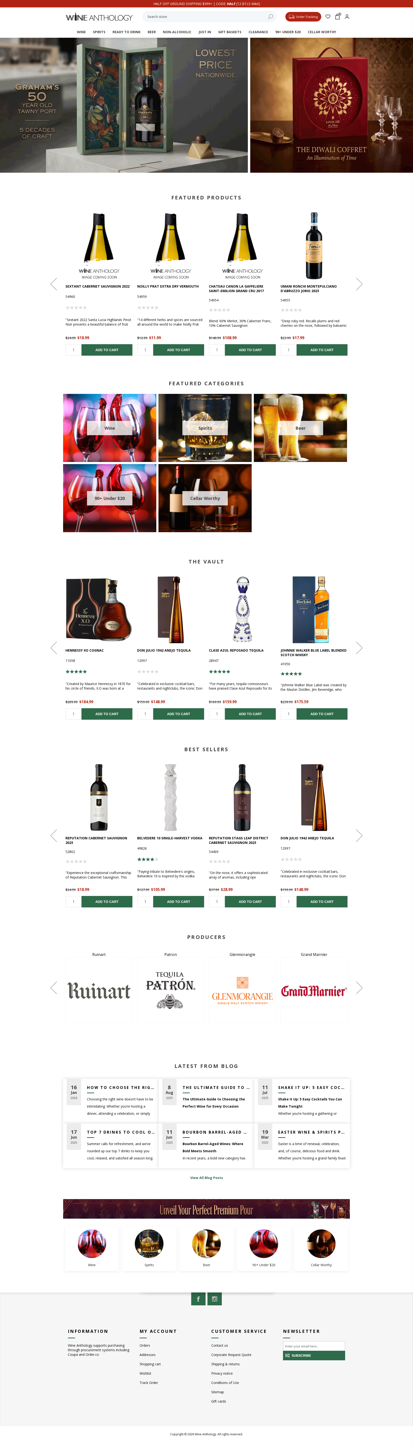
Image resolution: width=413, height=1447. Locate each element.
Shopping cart (150, 1364)
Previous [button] (54, 284)
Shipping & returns (225, 1364)
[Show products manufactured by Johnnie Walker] (314, 990)
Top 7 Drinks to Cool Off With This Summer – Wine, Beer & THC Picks (121, 1132)
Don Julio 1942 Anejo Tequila (164, 650)
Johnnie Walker (314, 954)
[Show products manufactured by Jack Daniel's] (242, 990)
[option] (99, 284)
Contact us (219, 1345)
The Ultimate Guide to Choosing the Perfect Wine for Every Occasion (217, 1087)
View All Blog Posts (206, 1177)
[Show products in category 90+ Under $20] (264, 1243)
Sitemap (217, 1392)
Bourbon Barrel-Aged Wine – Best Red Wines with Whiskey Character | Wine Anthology (217, 1132)
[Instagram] (214, 1298)
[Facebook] (198, 1298)
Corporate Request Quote (231, 1354)
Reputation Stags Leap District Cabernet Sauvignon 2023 (238, 840)
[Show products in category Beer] (206, 1243)
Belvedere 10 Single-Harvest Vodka (169, 838)
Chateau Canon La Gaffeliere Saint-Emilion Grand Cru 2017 (236, 288)
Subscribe (301, 1355)
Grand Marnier (99, 954)
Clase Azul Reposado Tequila (236, 650)
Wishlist (145, 1373)
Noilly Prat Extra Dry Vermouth (168, 286)
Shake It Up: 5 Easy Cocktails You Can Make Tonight (312, 1087)
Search (270, 16)
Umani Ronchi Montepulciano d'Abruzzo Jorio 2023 (309, 288)
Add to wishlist (99, 246)
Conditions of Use (225, 1382)
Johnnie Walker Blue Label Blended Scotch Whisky (314, 652)
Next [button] (358, 284)
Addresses (148, 1354)
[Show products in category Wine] (91, 1243)
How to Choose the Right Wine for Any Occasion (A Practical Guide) (121, 1087)
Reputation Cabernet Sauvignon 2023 (96, 840)
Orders (145, 1345)
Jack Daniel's (242, 954)
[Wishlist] (328, 17)
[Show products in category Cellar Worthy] (321, 1243)
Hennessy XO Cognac (84, 650)
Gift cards (218, 1401)
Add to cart (107, 350)
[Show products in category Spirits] (149, 1243)
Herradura (170, 954)
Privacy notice (222, 1373)
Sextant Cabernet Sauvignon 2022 (97, 286)
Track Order (149, 1382)
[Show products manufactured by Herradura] (170, 990)
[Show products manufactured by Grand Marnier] (99, 990)
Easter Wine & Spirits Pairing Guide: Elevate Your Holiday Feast (312, 1132)
